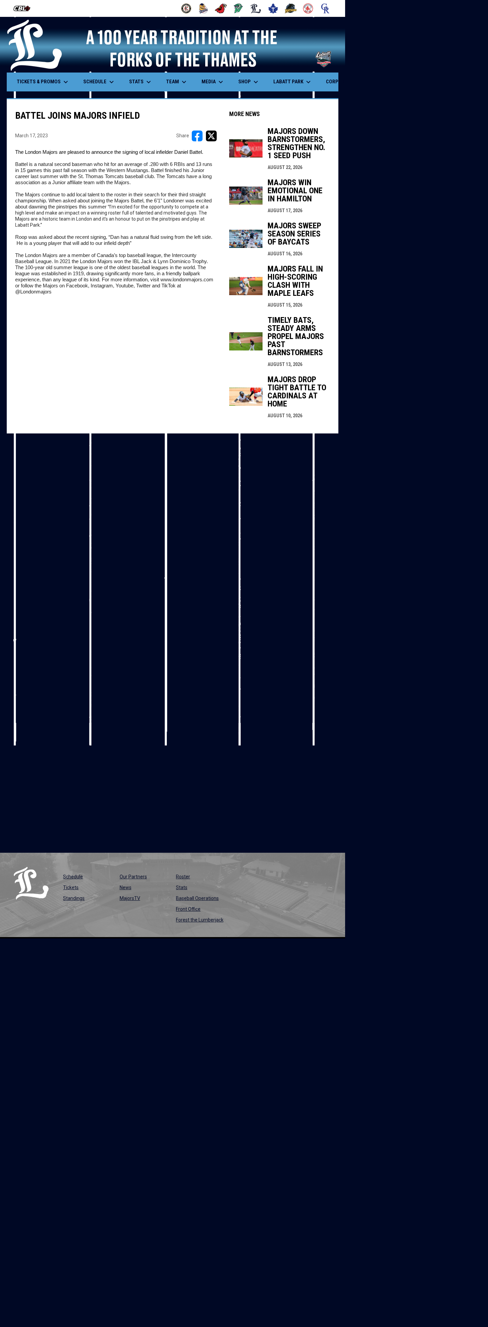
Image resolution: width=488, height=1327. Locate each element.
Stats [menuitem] (141, 82)
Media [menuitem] (213, 82)
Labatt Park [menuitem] (292, 82)
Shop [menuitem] (249, 82)
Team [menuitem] (177, 82)
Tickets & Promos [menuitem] (43, 82)
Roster (183, 876)
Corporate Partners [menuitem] (356, 82)
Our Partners (133, 876)
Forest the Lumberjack (199, 920)
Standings (74, 898)
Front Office (188, 909)
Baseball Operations (197, 898)
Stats (181, 887)
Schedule (73, 876)
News (125, 887)
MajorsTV (130, 898)
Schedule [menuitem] (99, 82)
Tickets (71, 887)
